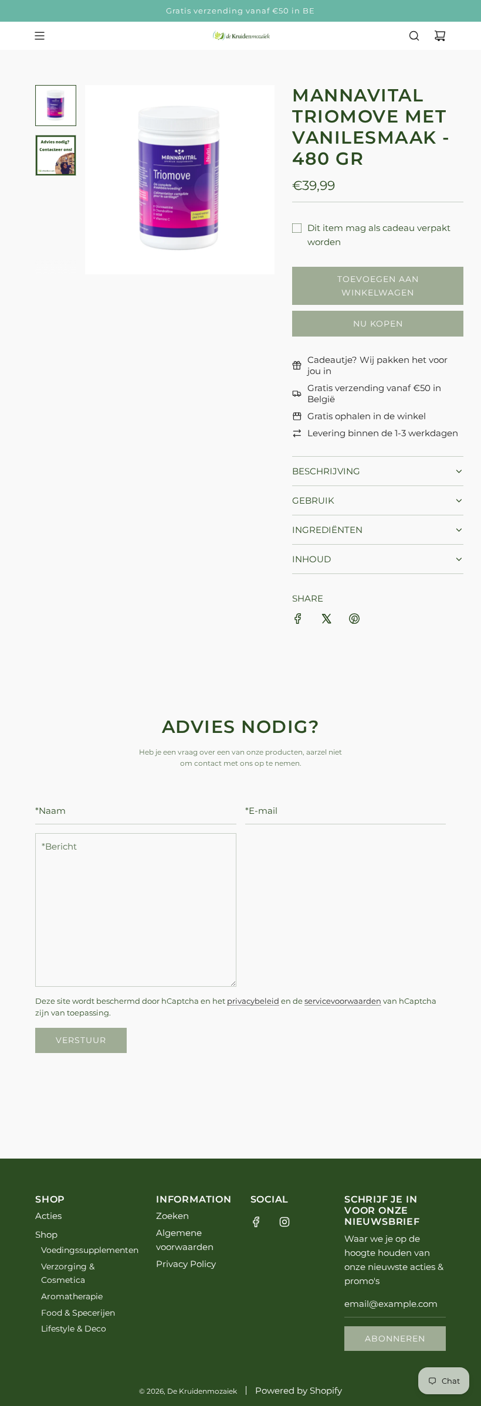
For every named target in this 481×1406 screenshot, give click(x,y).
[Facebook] (256, 1222)
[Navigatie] (39, 36)
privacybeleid (253, 1001)
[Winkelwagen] (440, 36)
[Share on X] (326, 621)
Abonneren (395, 1338)
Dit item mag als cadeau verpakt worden (378, 234)
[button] (100, 179)
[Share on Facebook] (298, 621)
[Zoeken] (414, 36)
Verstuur (81, 1040)
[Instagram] (284, 1222)
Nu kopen (378, 323)
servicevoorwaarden (342, 1001)
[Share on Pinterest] (354, 621)
